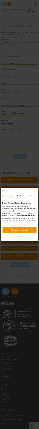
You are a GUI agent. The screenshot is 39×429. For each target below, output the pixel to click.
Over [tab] (32, 196)
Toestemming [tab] (7, 196)
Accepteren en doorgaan (19, 230)
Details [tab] (19, 196)
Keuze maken (18, 236)
